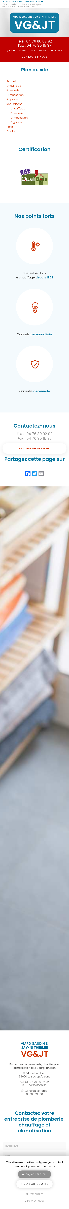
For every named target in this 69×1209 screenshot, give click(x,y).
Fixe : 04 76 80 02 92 (34, 41)
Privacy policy (35, 1200)
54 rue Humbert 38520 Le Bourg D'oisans (34, 1075)
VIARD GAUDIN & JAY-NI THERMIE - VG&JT (23, 4)
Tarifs (10, 127)
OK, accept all (36, 1174)
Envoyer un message (34, 448)
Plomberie (13, 90)
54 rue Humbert (35, 50)
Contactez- (34, 56)
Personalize (36, 1194)
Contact (12, 131)
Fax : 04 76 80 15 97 (34, 45)
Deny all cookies (35, 1184)
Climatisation (15, 95)
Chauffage (14, 86)
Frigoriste (12, 99)
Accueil (11, 81)
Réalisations (14, 104)
